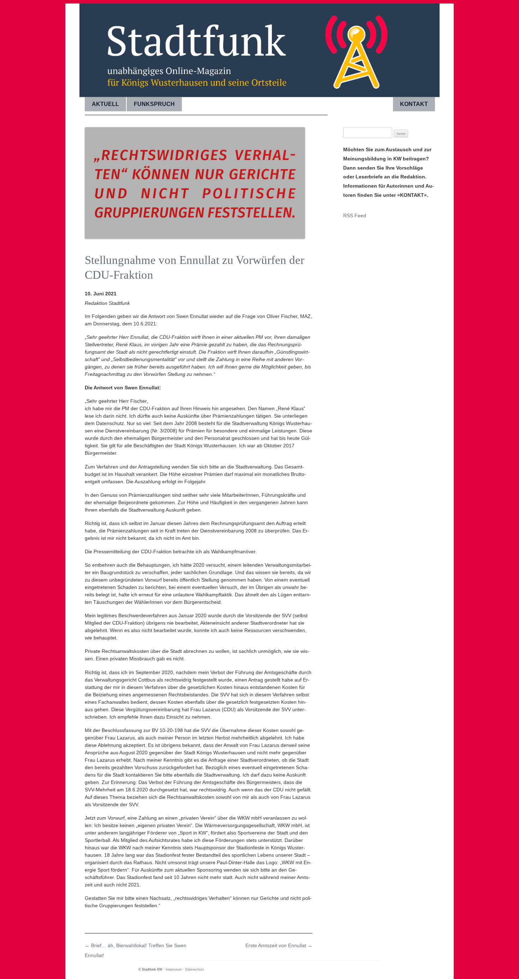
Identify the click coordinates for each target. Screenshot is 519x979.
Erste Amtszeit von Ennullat (278, 945)
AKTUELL (105, 104)
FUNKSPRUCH (154, 104)
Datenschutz (194, 969)
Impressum (174, 969)
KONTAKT (414, 104)
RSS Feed (354, 215)
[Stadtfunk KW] (259, 48)
